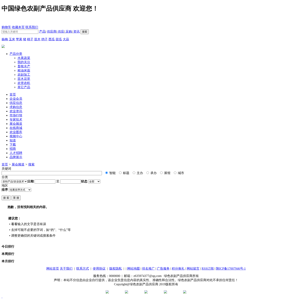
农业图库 (16, 132)
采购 (68, 31)
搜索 (31, 164)
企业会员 (16, 98)
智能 (112, 173)
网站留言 (193, 268)
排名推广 (148, 268)
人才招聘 (16, 153)
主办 (139, 173)
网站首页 (52, 268)
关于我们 (66, 268)
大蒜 (66, 39)
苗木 (37, 39)
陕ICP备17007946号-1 (231, 268)
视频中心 (16, 136)
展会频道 (16, 123)
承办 (153, 173)
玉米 (12, 39)
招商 (13, 148)
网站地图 (133, 268)
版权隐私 (115, 268)
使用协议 (99, 268)
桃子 (30, 39)
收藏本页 (18, 27)
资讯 (76, 31)
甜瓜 (59, 39)
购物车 (6, 27)
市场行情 (16, 115)
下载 (13, 144)
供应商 (51, 31)
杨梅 (5, 39)
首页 (5, 164)
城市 (180, 173)
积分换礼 (178, 268)
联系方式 (82, 268)
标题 (125, 173)
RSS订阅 (208, 268)
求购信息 (16, 107)
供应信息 (16, 103)
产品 (42, 31)
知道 (13, 140)
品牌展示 (16, 157)
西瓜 (51, 39)
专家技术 (16, 119)
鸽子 (44, 39)
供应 (60, 31)
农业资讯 (16, 111)
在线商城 (16, 128)
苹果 (19, 39)
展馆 (166, 173)
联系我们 (31, 27)
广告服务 (163, 268)
